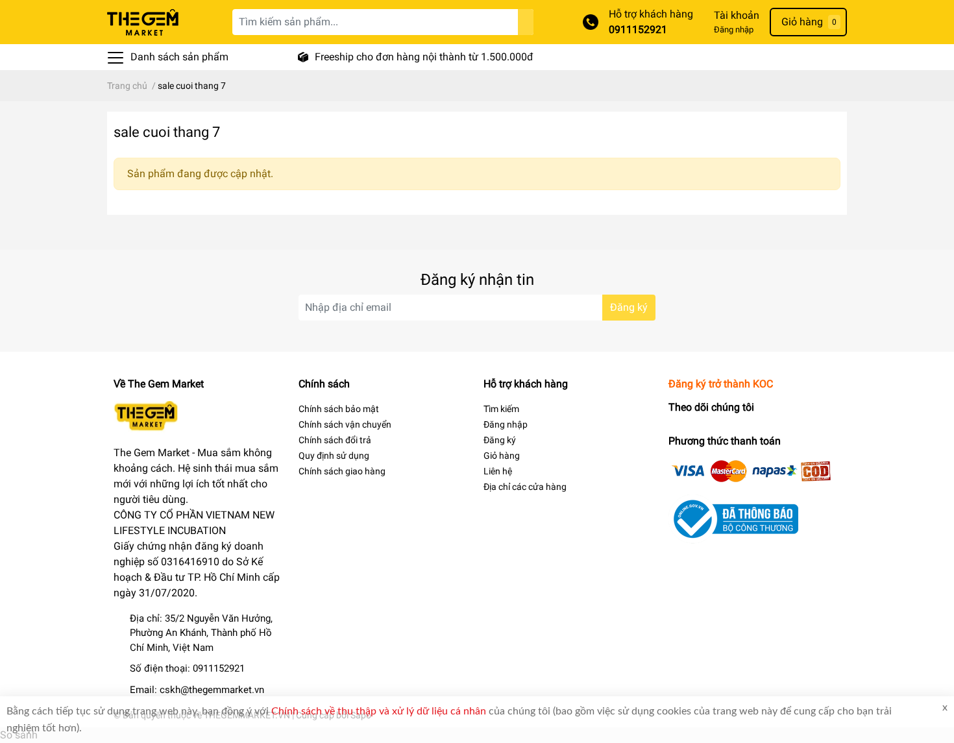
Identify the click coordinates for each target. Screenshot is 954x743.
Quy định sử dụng (334, 455)
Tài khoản (736, 15)
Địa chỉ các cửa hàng (525, 486)
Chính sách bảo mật (339, 409)
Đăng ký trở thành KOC (720, 384)
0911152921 (638, 29)
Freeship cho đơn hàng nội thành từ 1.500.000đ (424, 57)
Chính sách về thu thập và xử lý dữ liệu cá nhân (378, 711)
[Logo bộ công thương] (733, 518)
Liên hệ (497, 471)
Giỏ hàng (501, 455)
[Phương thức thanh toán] (751, 470)
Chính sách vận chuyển (345, 424)
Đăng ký (629, 307)
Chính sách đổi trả (335, 440)
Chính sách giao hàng (342, 471)
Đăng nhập (733, 29)
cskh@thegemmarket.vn (212, 690)
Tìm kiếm (501, 409)
